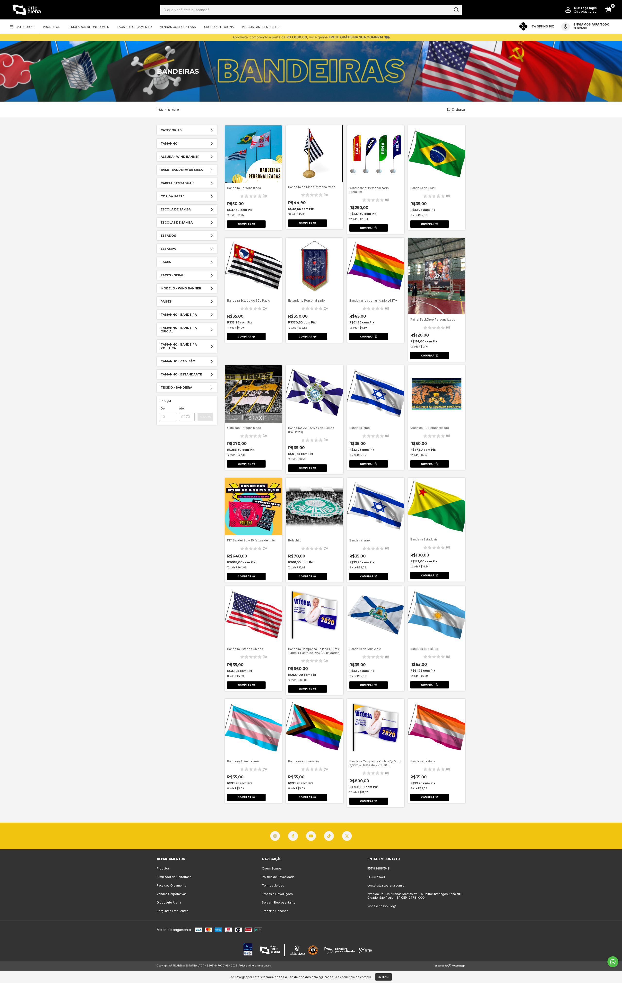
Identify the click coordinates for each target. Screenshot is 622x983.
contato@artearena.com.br (386, 885)
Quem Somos (272, 868)
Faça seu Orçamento (134, 27)
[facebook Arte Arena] (293, 836)
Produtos (51, 27)
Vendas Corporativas (178, 27)
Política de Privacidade (278, 877)
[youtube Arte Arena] (311, 836)
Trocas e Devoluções (277, 894)
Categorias (25, 27)
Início (160, 109)
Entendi (383, 976)
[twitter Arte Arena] (347, 836)
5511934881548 (378, 868)
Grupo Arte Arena (219, 27)
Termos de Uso (273, 885)
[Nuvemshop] (450, 966)
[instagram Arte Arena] (275, 836)
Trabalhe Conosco (275, 911)
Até (181, 408)
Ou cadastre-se (585, 11)
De (163, 408)
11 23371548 (376, 877)
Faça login (589, 8)
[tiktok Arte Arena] (329, 836)
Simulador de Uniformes (89, 27)
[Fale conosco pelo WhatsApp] (612, 961)
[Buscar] (456, 9)
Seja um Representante (278, 902)
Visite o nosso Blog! (381, 906)
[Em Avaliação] (247, 949)
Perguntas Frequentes (261, 27)
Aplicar (205, 416)
